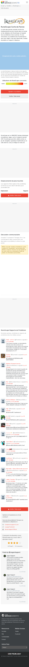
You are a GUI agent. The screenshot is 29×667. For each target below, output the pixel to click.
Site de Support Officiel (11, 529)
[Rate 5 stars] (20, 543)
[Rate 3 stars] (14, 543)
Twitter (17, 631)
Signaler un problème (14, 91)
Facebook (17, 634)
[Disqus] (14, 274)
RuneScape (16, 5)
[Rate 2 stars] (11, 543)
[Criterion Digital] (14, 654)
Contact (4, 639)
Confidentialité (5, 636)
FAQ (3, 634)
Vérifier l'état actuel (14, 96)
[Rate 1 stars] (9, 543)
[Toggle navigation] (27, 2)
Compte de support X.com (12, 524)
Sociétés (9, 5)
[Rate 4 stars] (17, 543)
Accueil (2, 5)
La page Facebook (9, 527)
